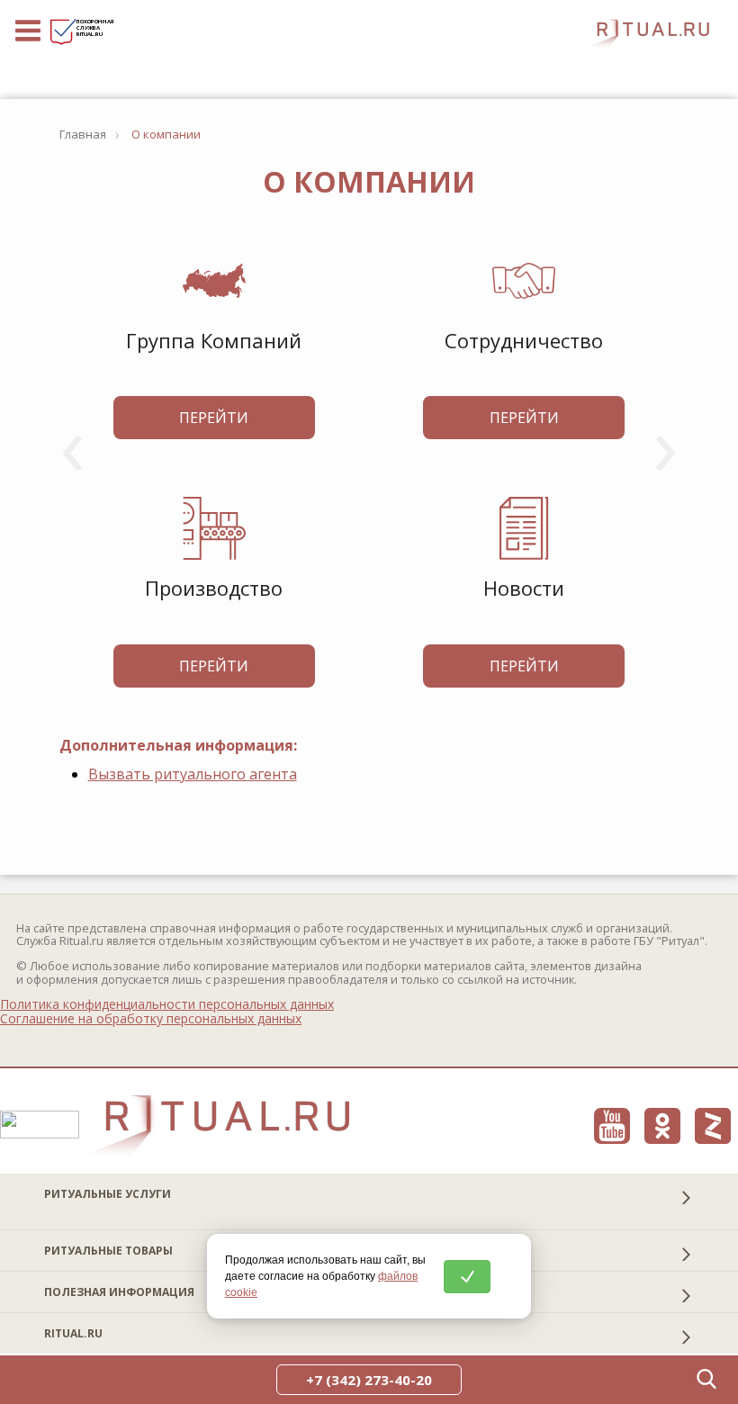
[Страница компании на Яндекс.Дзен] (713, 1126)
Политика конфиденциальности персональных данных (167, 1004)
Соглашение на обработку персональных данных (151, 1019)
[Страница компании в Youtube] (612, 1126)
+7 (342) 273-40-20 (369, 1380)
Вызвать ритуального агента (192, 774)
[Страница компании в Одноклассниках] (662, 1126)
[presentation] (72, 442)
